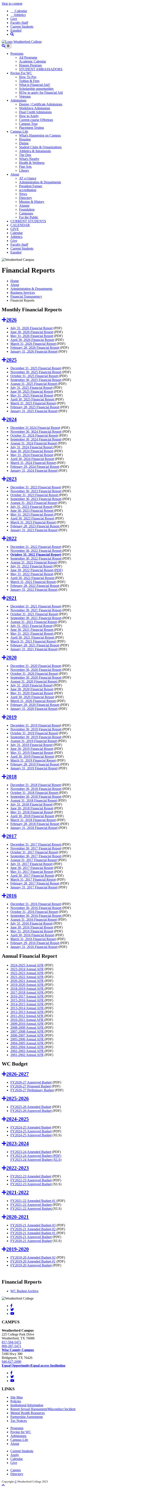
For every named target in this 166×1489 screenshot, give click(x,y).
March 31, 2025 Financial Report (33, 403)
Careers (15, 1470)
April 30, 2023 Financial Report (32, 518)
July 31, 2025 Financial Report (31, 387)
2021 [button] (11, 598)
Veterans (25, 96)
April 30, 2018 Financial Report (32, 816)
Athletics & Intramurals (35, 151)
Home (14, 281)
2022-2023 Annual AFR (27, 973)
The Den (25, 155)
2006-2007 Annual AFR (27, 1035)
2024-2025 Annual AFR (27, 965)
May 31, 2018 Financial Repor (31, 812)
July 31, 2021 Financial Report (31, 626)
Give (13, 19)
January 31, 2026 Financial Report (33, 351)
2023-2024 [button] (17, 1143)
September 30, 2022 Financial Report (35, 558)
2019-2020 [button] (17, 1249)
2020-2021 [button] (17, 1217)
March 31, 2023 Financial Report (33, 522)
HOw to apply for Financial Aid (41, 92)
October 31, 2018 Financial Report (34, 793)
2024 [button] (11, 419)
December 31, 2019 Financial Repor (35, 725)
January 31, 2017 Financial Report (33, 887)
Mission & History (31, 201)
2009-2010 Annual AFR (27, 1024)
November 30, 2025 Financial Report (35, 372)
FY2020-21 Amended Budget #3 (33, 1225)
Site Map (16, 1397)
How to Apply (29, 116)
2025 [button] (11, 360)
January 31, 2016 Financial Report (33, 947)
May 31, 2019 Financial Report (31, 752)
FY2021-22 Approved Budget (31, 1204)
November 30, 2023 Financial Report (35, 491)
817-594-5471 (11, 1342)
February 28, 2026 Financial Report (34, 347)
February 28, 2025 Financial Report (34, 407)
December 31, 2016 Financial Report (35, 904)
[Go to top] (3, 1485)
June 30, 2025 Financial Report (31, 391)
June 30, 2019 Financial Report (31, 749)
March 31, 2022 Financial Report (33, 582)
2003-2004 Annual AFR (27, 1047)
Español (15, 30)
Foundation (27, 209)
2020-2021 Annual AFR (27, 981)
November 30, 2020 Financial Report (35, 670)
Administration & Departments (40, 182)
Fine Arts (25, 166)
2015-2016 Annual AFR (27, 1000)
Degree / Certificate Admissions (40, 104)
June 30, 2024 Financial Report (31, 451)
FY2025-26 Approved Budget (31, 1111)
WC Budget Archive (24, 1291)
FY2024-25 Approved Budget (31, 1131)
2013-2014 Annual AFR (27, 1008)
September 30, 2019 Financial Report (35, 737)
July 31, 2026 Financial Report (31, 328)
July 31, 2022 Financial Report (31, 566)
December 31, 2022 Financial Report (35, 547)
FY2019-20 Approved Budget (31, 1265)
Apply (14, 1455)
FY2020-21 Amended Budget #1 (33, 1233)
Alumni (24, 205)
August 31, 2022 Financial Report (33, 562)
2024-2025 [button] (17, 1119)
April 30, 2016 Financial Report (32, 935)
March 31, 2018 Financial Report (33, 820)
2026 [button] (11, 320)
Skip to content (12, 3)
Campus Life (19, 131)
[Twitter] (12, 1309)
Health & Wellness (32, 163)
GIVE (14, 229)
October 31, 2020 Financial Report (34, 673)
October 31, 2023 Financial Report (34, 495)
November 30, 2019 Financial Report (35, 729)
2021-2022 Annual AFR (27, 977)
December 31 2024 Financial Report (35, 428)
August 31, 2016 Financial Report (33, 919)
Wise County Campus (18, 1350)
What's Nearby (29, 159)
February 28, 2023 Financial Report (35, 526)
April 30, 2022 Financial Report (32, 578)
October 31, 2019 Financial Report (34, 733)
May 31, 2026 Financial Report (31, 336)
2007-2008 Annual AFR (27, 1031)
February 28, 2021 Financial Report (34, 645)
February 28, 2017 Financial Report (34, 883)
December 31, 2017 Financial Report (36, 844)
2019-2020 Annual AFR (27, 985)
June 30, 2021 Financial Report (32, 629)
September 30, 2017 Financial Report (35, 856)
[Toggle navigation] (8, 46)
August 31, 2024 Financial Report (33, 443)
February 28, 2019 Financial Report (34, 764)
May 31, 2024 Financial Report (31, 455)
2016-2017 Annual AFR (27, 996)
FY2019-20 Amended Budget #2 (33, 1257)
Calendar (18, 11)
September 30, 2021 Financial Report (35, 618)
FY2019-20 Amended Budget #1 (33, 1261)
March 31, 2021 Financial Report (33, 641)
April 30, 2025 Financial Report (32, 399)
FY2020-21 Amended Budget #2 (33, 1229)
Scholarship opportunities (36, 88)
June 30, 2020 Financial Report (31, 689)
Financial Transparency (26, 296)
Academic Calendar (32, 61)
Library (24, 170)
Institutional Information (26, 1405)
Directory (25, 198)
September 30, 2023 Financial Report (35, 499)
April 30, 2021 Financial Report (32, 637)
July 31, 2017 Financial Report (31, 864)
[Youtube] (12, 1313)
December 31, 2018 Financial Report (35, 785)
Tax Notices (18, 1421)
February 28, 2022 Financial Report (34, 586)
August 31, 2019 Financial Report (33, 741)
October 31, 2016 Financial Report (34, 912)
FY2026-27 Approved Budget (31, 1082)
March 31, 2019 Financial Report (33, 760)
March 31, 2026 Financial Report (33, 344)
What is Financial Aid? (34, 85)
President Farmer (30, 186)
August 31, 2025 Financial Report (34, 384)
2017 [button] (11, 836)
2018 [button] (11, 776)
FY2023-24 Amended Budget (30, 1152)
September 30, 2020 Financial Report (35, 677)
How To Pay (28, 77)
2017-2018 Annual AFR (27, 992)
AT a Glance (27, 178)
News (23, 194)
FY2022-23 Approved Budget (31, 1180)
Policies (15, 1401)
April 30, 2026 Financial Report (32, 340)
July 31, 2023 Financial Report (31, 507)
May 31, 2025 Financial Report (31, 395)
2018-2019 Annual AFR (27, 988)
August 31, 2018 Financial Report (33, 800)
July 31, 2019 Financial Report (31, 745)
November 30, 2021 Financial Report (35, 610)
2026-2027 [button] (17, 1074)
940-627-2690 (11, 1361)
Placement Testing (31, 127)
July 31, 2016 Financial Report (31, 923)
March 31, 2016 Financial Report (33, 939)
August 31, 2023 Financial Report (33, 503)
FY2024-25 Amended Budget (30, 1127)
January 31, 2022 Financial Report (33, 589)
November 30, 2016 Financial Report (35, 908)
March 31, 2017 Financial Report (33, 879)
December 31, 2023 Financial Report (35, 487)
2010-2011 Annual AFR (27, 1020)
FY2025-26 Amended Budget (30, 1107)
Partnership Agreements (26, 1417)
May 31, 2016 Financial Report (31, 931)
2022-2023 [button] (17, 1168)
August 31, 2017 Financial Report (33, 860)
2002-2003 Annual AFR (27, 1051)
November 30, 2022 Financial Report (36, 550)
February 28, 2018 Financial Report (34, 824)
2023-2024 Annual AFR (27, 969)
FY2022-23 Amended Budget (30, 1176)
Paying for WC (20, 1432)
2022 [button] (11, 538)
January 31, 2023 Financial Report (33, 530)
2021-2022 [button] (17, 1192)
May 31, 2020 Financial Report (31, 693)
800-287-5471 (11, 1346)
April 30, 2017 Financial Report (32, 875)
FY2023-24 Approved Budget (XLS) (35, 1159)
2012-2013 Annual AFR (27, 1012)
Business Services (22, 292)
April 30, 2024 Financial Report (32, 459)
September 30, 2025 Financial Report (35, 380)
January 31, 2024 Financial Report (33, 470)
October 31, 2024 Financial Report (34, 435)
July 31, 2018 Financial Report (31, 804)
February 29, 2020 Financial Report (34, 705)
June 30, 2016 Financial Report (31, 927)
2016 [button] (11, 895)
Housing (25, 139)
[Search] (12, 34)
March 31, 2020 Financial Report (33, 701)
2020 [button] (11, 657)
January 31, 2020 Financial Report (33, 709)
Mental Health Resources (27, 1413)
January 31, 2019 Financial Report (33, 768)
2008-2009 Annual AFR (27, 1027)
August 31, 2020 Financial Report (34, 681)
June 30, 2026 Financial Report (31, 332)
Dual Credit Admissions (35, 112)
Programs (16, 53)
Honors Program (30, 65)
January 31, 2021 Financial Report (33, 649)
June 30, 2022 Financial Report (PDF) (36, 570)
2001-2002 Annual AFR (27, 1055)
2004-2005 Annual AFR (27, 1043)
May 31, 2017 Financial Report (31, 872)
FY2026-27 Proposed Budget (30, 1086)
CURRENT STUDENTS (28, 221)
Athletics (18, 15)
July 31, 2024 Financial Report (31, 447)
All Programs (28, 57)
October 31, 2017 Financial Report (34, 852)
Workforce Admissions (34, 108)
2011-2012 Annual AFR (27, 1016)
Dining (24, 143)
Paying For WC (21, 73)
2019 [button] (11, 717)
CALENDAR (20, 225)
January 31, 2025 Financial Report (33, 411)
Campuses (26, 213)
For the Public (28, 217)
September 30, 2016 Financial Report (36, 915)
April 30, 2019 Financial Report (32, 756)
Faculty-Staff (19, 22)
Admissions (18, 100)
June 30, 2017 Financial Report (31, 868)
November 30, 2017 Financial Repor (35, 848)
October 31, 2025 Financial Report (34, 376)
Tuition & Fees (29, 81)
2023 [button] (11, 479)
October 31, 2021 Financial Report (34, 614)
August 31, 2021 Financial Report (33, 622)
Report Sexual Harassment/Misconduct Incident (42, 1409)
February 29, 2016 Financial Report (34, 943)
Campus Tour (28, 124)
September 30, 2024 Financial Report (35, 439)
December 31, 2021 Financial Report (35, 606)
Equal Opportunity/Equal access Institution (33, 1365)
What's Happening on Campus (40, 135)
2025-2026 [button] (17, 1098)
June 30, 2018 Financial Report (31, 808)
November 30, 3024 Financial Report (35, 431)
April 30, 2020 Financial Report (32, 697)
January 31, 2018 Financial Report (33, 828)
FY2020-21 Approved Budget (31, 1237)
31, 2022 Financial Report (31, 574)
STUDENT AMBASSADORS (40, 69)
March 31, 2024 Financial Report (33, 463)
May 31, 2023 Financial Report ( (32, 514)
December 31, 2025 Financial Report (35, 368)
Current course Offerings (36, 120)
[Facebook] (11, 1306)
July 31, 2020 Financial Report (31, 685)
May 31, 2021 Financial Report (32, 633)
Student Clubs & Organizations (40, 147)
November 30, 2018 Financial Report (35, 789)
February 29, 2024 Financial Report (34, 466)
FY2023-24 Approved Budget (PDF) (35, 1156)
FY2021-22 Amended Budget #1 (33, 1201)
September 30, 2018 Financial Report (35, 796)
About (14, 174)
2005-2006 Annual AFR (27, 1039)
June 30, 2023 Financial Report (32, 510)
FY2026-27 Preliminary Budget (32, 1090)
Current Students (21, 26)
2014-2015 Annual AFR (27, 1004)
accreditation (27, 190)
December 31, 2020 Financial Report (35, 666)
